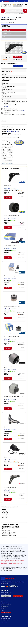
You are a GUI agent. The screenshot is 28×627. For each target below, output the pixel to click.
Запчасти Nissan (6, 530)
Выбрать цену (8, 197)
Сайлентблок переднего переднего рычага (12, 366)
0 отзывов (11, 22)
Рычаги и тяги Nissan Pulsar (9, 535)
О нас (2, 610)
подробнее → (6, 106)
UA (14, 1)
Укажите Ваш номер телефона (9, 63)
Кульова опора (7, 457)
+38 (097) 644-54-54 (6, 592)
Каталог (3, 608)
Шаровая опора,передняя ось (11, 276)
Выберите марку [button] (7, 30)
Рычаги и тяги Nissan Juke (8, 532)
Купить (18, 57)
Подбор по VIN (18, 596)
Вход (24, 1)
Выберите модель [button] (8, 33)
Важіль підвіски (7, 185)
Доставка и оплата (5, 603)
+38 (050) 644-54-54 (6, 594)
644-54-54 (7, 4)
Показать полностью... (7, 163)
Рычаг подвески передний (10, 245)
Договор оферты (5, 606)
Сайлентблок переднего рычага (11, 215)
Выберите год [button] (7, 36)
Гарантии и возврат (6, 604)
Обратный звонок (17, 6)
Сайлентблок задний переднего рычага (13, 396)
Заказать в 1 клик (18, 66)
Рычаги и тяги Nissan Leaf (8, 534)
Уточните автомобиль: (6, 26)
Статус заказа (6, 612)
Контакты (19, 1)
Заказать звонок (6, 596)
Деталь (5, 427)
